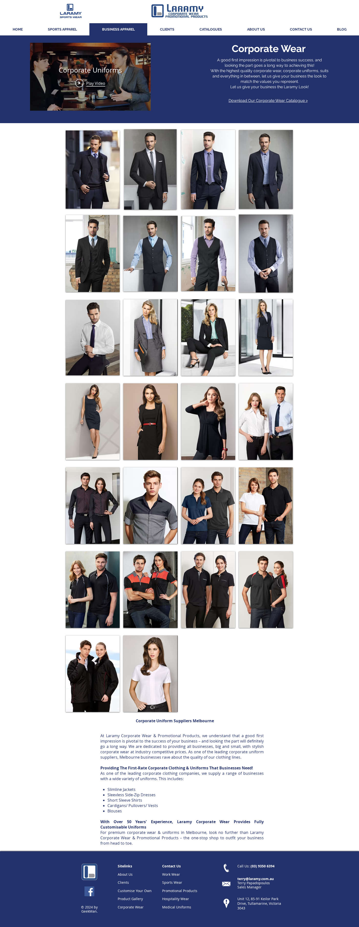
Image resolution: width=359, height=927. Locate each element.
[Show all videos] (90, 115)
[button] (62, 29)
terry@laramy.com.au (255, 878)
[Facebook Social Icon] (89, 891)
